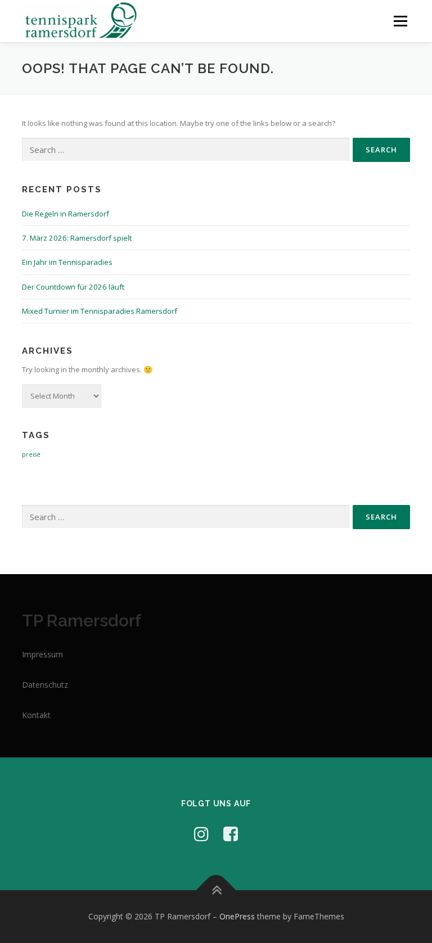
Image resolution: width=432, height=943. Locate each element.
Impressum (42, 654)
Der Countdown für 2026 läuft (73, 287)
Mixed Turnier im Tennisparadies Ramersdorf (99, 311)
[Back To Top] (216, 890)
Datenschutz (45, 684)
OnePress (237, 916)
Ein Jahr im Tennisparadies (67, 262)
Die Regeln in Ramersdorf (65, 214)
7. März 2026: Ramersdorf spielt (77, 238)
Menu (400, 21)
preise (31, 454)
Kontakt (36, 715)
